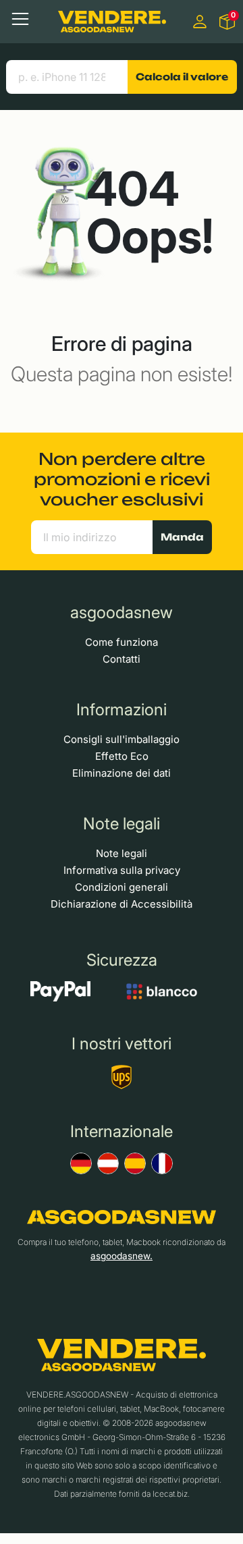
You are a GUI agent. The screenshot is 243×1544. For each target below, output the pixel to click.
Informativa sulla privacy (121, 870)
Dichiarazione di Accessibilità (121, 904)
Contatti (121, 659)
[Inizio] (112, 21)
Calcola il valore (182, 76)
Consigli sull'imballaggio (121, 739)
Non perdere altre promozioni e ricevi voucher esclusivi (122, 479)
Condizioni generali (121, 887)
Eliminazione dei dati (121, 773)
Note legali (121, 853)
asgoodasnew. (121, 1255)
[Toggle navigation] (20, 19)
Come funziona (121, 642)
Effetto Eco (121, 756)
